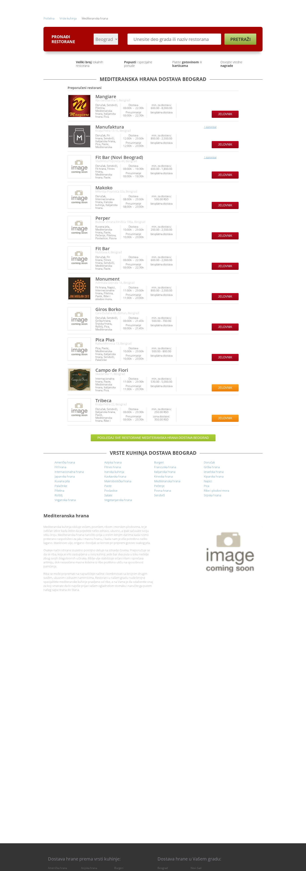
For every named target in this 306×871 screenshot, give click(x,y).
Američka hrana (65, 462)
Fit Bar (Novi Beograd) (119, 157)
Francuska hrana (165, 467)
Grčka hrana (212, 467)
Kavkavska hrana (115, 476)
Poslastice (110, 490)
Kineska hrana (163, 476)
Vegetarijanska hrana (118, 500)
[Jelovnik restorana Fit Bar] (79, 258)
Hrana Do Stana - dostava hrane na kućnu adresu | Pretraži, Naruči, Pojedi (56, 6)
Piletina (59, 490)
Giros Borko (108, 309)
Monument (107, 279)
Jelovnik (225, 114)
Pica (206, 486)
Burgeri (159, 462)
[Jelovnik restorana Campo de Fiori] (79, 379)
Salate (108, 495)
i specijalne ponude (138, 64)
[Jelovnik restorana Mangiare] (79, 106)
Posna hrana (162, 490)
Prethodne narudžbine (191, 6)
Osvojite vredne (231, 64)
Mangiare (105, 96)
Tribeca (103, 400)
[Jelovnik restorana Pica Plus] (79, 349)
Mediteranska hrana (167, 481)
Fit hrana (60, 467)
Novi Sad (196, 868)
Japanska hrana (65, 476)
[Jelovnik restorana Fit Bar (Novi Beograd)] (79, 166)
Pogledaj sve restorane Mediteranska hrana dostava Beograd (153, 438)
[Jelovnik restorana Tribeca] (79, 410)
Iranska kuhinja (114, 472)
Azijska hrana (113, 462)
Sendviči (159, 495)
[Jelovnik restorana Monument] (79, 288)
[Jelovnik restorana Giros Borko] (79, 318)
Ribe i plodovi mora (216, 490)
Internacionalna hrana (69, 472)
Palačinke (61, 486)
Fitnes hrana (112, 467)
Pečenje (159, 486)
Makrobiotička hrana (117, 481)
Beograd (162, 868)
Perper (102, 218)
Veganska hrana (65, 500)
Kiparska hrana (214, 476)
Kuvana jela (62, 481)
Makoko (103, 188)
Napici (208, 481)
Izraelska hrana (214, 472)
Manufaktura (109, 127)
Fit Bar (102, 248)
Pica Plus (105, 340)
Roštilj (58, 495)
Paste (108, 486)
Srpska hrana (212, 495)
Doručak (209, 462)
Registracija (223, 6)
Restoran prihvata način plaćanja (234, 107)
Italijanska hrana (164, 472)
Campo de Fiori (111, 370)
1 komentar (210, 127)
